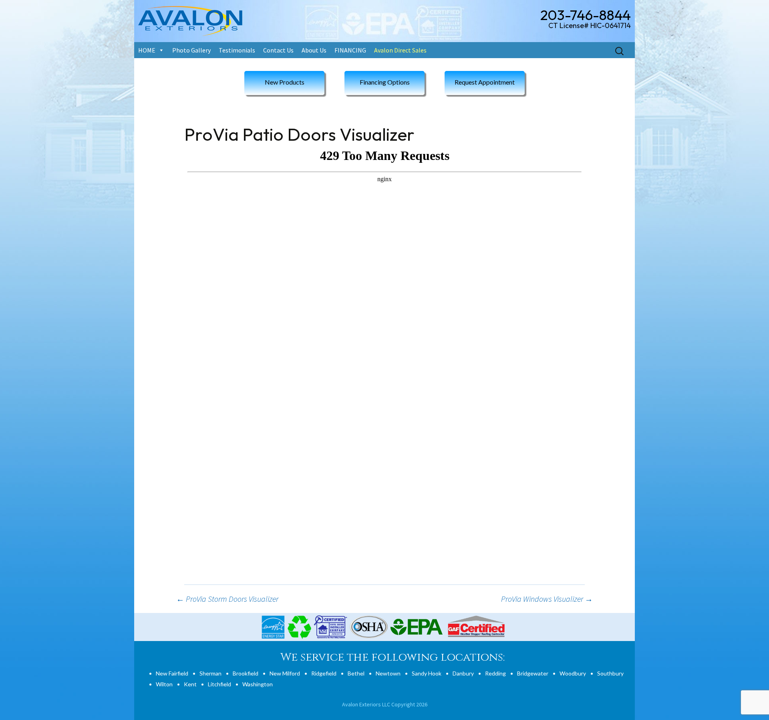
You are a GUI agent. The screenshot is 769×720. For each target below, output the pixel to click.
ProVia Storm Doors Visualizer (227, 599)
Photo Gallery (191, 50)
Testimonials (237, 50)
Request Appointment (485, 82)
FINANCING (350, 50)
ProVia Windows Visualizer (547, 599)
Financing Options (385, 82)
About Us (314, 50)
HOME (146, 50)
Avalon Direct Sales (400, 50)
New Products (284, 82)
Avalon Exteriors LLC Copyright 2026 (384, 704)
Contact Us (278, 50)
